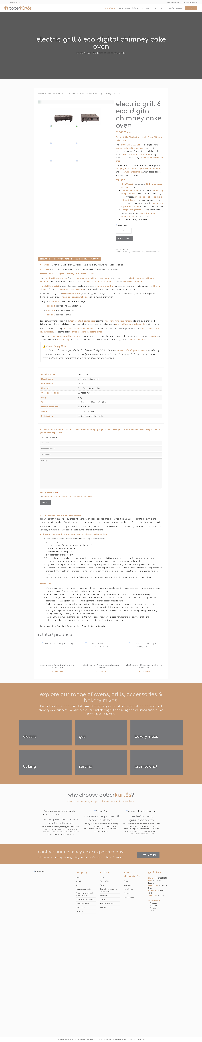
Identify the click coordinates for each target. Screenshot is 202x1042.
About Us (79, 881)
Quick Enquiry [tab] (81, 259)
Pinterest (153, 908)
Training (102, 900)
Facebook (153, 903)
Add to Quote (124, 238)
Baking (135, 8)
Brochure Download (107, 904)
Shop (126, 881)
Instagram (153, 906)
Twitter (152, 910)
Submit (45, 502)
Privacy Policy (80, 907)
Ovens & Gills (110, 8)
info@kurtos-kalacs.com (189, 2)
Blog (77, 885)
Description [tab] (45, 259)
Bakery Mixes (124, 8)
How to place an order (83, 889)
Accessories (147, 8)
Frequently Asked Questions (85, 900)
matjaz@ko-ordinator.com (94, 538)
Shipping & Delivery (82, 904)
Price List (158, 8)
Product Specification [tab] (63, 259)
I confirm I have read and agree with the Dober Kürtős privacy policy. (67, 496)
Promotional (104, 896)
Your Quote (169, 8)
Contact (191, 8)
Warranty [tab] (95, 259)
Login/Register (129, 889)
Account (179, 8)
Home (40, 93)
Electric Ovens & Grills (75, 93)
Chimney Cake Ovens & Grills (55, 93)
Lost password (129, 897)
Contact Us (79, 911)
